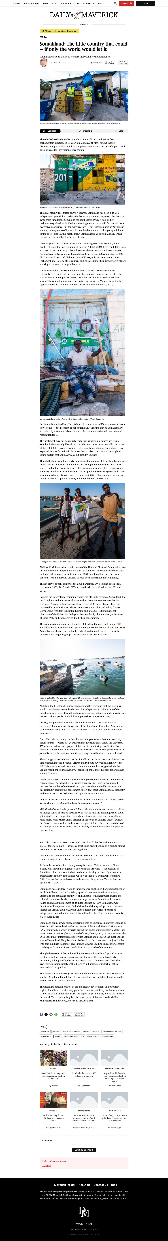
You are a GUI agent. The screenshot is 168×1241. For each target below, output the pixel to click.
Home (17, 3)
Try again (46, 1165)
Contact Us (101, 1185)
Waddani (58, 1036)
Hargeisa (56, 1032)
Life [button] (77, 3)
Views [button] (54, 3)
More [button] (100, 3)
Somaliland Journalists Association (100, 1036)
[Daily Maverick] (84, 14)
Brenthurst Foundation (71, 1032)
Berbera (96, 1032)
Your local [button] (66, 3)
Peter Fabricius (59, 62)
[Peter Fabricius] (44, 62)
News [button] (45, 3)
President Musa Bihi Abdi (112, 1032)
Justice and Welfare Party (74, 1036)
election (86, 1032)
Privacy (79, 1224)
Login (145, 3)
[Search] (115, 3)
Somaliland (45, 1032)
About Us (84, 1185)
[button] (109, 63)
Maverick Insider (64, 1185)
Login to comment (84, 1150)
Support (124, 3)
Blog (114, 1185)
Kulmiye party (46, 1036)
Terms (89, 1224)
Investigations (31, 3)
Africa (43, 1027)
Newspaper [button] (88, 3)
